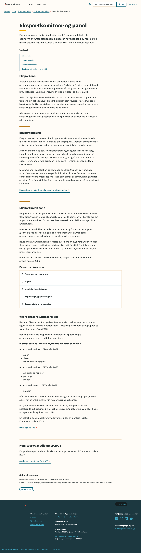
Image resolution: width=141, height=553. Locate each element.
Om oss (33, 518)
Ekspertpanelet (28, 60)
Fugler (28, 281)
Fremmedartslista (24, 11)
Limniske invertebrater (36, 289)
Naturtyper (41, 4)
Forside (7, 11)
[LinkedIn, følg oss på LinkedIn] (126, 518)
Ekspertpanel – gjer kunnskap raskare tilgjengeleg (43, 190)
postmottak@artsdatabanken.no (66, 537)
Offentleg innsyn (27, 428)
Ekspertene (26, 56)
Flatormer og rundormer (37, 274)
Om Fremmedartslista (41, 11)
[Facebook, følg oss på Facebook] (116, 518)
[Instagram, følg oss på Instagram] (121, 518)
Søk (123, 4)
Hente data (45, 549)
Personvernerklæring (10, 549)
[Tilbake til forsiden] (12, 4)
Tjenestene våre (36, 521)
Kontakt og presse (37, 524)
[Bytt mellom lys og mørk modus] (90, 4)
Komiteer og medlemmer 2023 (34, 69)
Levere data (56, 549)
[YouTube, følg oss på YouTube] (131, 518)
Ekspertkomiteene (29, 65)
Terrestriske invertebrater (38, 304)
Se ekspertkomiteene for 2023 (33, 461)
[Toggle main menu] (133, 4)
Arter (31, 4)
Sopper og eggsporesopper (38, 296)
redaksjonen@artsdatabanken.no (67, 517)
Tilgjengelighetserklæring (29, 549)
